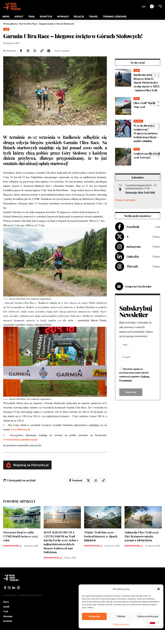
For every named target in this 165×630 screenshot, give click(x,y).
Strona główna (10, 23)
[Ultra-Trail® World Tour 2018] (123, 106)
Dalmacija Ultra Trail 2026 (140, 192)
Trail (6, 29)
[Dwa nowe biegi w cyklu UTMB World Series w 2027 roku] (21, 517)
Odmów (121, 616)
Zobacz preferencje (147, 616)
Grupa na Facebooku (138, 286)
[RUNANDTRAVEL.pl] (12, 6)
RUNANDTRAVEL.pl (12, 545)
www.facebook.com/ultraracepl (20, 439)
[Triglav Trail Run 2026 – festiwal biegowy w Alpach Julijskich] (102, 517)
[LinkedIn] (137, 256)
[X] (137, 236)
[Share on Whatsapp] (35, 51)
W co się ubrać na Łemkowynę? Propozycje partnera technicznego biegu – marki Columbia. (146, 133)
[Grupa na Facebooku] (119, 286)
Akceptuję (94, 616)
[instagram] (9, 587)
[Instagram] (137, 246)
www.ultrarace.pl (20, 429)
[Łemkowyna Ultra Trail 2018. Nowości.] (123, 157)
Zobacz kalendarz (125, 200)
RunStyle (138, 121)
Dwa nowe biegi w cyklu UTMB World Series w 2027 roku (20, 536)
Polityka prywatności (121, 624)
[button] (158, 589)
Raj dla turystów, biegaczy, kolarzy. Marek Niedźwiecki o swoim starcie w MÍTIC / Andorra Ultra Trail (147, 82)
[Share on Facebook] (21, 51)
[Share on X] (28, 51)
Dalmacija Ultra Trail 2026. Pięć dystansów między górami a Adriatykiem (142, 536)
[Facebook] (137, 226)
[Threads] (137, 266)
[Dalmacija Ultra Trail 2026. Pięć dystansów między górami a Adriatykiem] (143, 517)
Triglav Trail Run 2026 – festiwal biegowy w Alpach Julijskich (100, 536)
